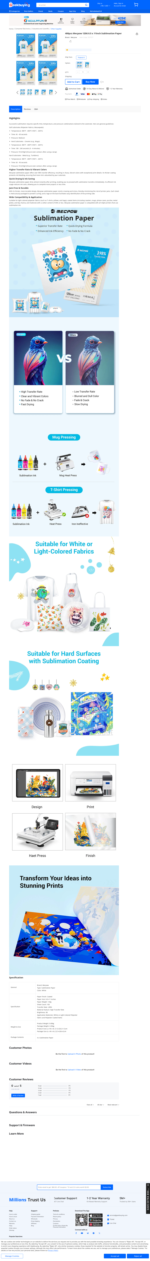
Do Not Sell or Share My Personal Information (60, 1226)
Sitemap (11, 1230)
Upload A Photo (74, 1054)
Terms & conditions (59, 1214)
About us (11, 1219)
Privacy (55, 1219)
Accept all (115, 1256)
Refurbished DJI (96, 11)
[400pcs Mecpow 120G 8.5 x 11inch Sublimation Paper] (22, 92)
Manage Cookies (12, 1256)
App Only (72, 11)
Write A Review (18, 1095)
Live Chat (113, 1223)
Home (11, 29)
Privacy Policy (53, 1250)
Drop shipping (35, 1221)
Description (15, 109)
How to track (13, 1216)
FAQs (10, 1226)
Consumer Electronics (23, 29)
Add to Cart (73, 82)
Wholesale (34, 1219)
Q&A (36, 109)
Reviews (27, 109)
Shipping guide (35, 1214)
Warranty (12, 1223)
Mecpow (74, 37)
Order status (13, 1228)
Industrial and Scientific (40, 29)
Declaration (56, 1221)
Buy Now (90, 81)
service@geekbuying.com (118, 1215)
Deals (50, 11)
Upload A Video (74, 1070)
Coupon (61, 11)
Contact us (12, 1221)
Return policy (57, 1216)
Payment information (37, 1216)
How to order (13, 1214)
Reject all (138, 1256)
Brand (41, 11)
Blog (83, 11)
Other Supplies (56, 29)
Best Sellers (28, 11)
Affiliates (33, 1223)
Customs (55, 1223)
